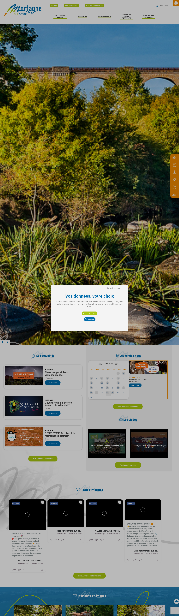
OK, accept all (90, 313)
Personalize (89, 319)
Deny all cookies (113, 288)
